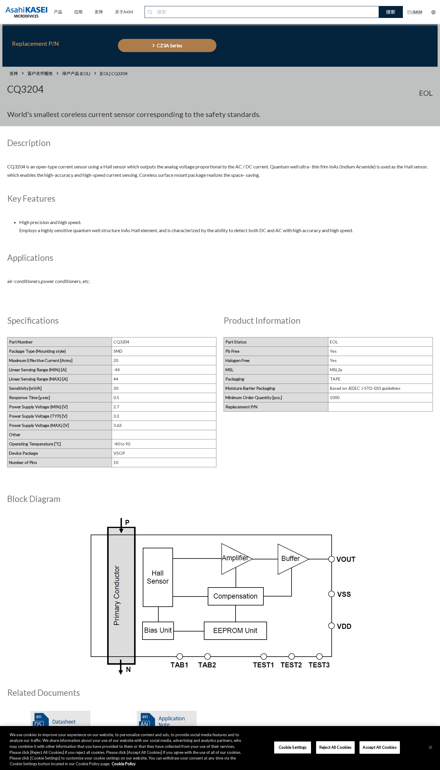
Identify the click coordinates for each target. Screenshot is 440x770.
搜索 (390, 12)
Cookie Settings (293, 747)
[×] (430, 747)
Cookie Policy (124, 763)
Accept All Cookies (379, 747)
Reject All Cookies (335, 747)
